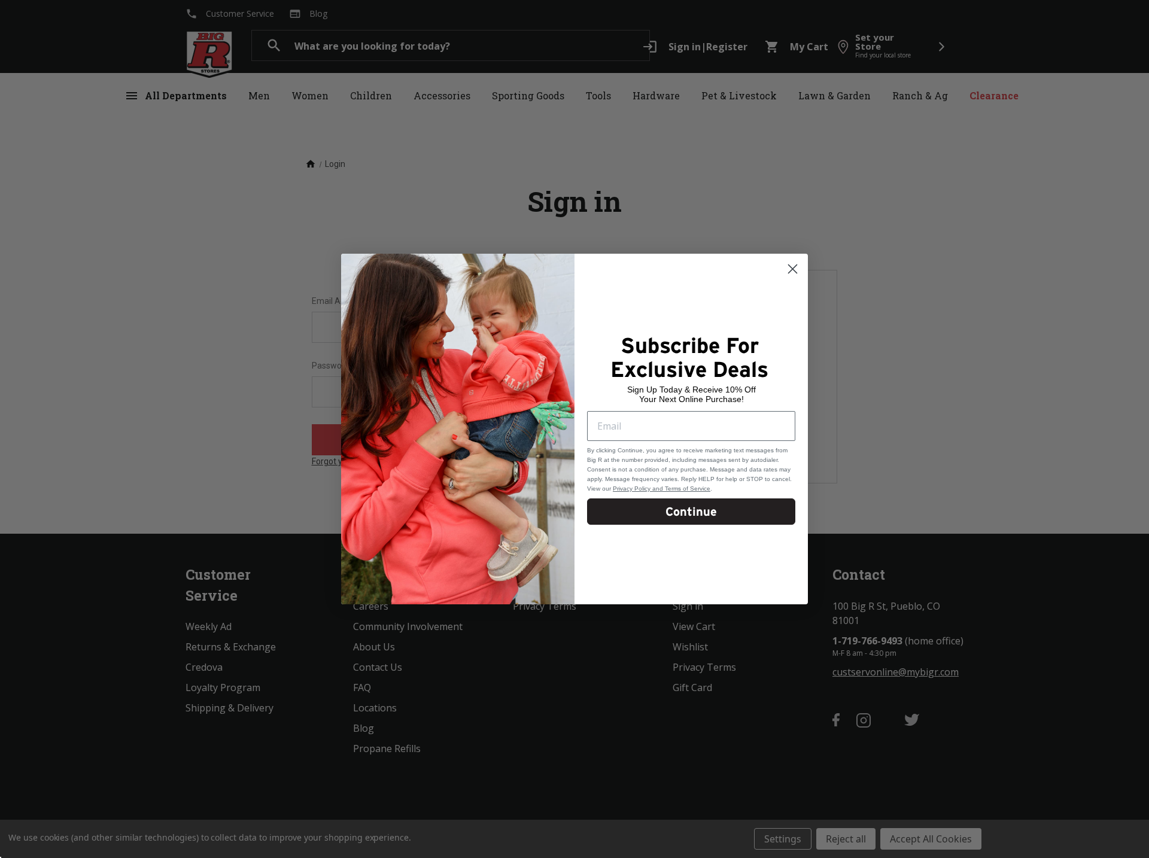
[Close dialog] (792, 268)
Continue (691, 511)
